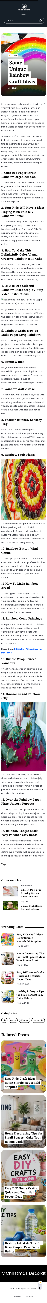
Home (11, 50)
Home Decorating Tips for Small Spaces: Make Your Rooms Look (30, 957)
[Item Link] (7, 939)
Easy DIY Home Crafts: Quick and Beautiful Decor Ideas (30, 976)
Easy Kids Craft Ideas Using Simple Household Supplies (29, 938)
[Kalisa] (23, 7)
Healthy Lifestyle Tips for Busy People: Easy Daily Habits (30, 995)
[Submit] (41, 20)
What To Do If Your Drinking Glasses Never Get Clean (31, 893)
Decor (20, 50)
